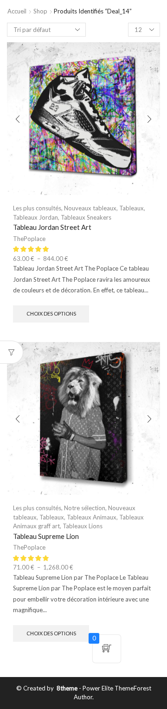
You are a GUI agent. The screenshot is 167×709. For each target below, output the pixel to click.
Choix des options (51, 313)
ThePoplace (29, 238)
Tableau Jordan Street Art (52, 227)
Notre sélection (84, 508)
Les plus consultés (37, 208)
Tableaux (131, 208)
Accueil (16, 11)
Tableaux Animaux (91, 517)
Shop (40, 11)
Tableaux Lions (83, 526)
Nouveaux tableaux (90, 208)
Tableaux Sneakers (86, 217)
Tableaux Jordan (35, 217)
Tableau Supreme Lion (46, 536)
